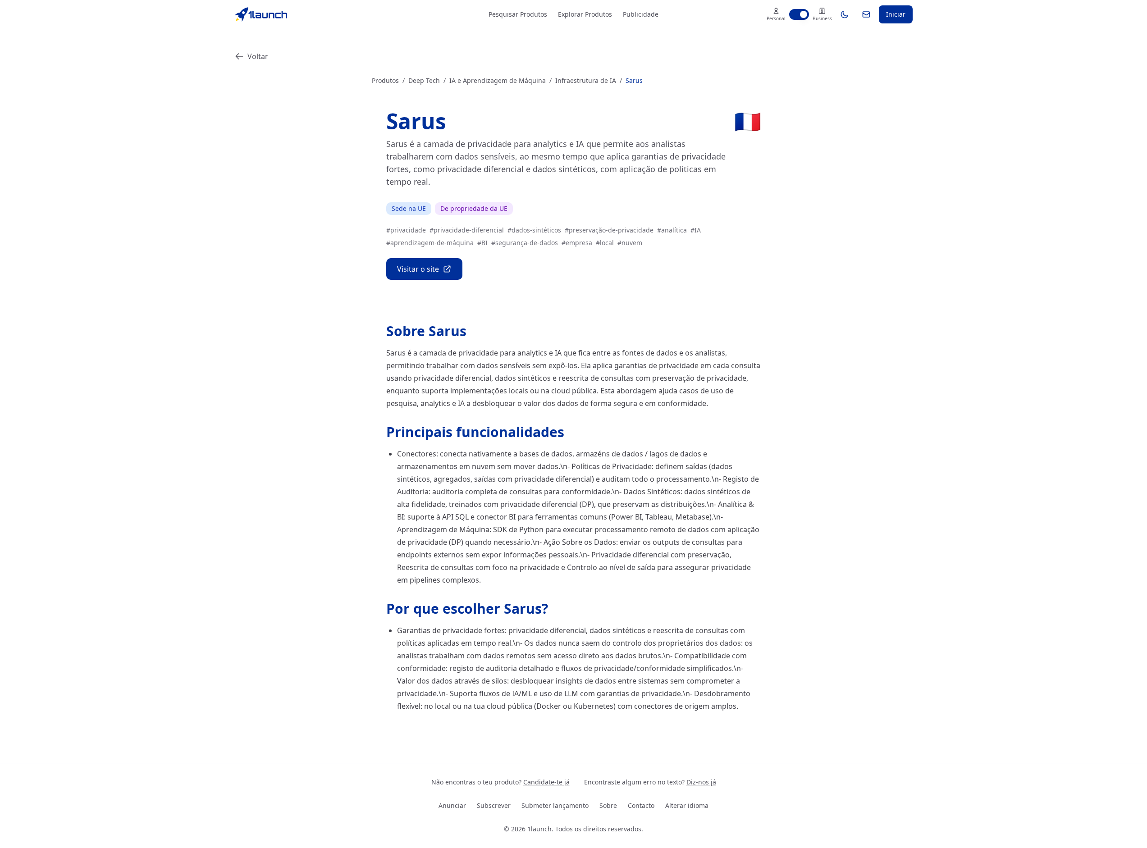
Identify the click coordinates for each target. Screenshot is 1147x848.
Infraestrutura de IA (585, 80)
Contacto (641, 805)
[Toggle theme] (845, 14)
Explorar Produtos (585, 14)
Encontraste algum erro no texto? (650, 782)
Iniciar (895, 14)
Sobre (608, 805)
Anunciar (452, 805)
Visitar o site (418, 269)
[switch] (799, 14)
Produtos (385, 80)
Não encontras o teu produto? (500, 782)
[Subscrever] (866, 14)
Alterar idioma (686, 805)
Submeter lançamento (555, 805)
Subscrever (494, 805)
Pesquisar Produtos (518, 14)
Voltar (257, 56)
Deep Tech (424, 80)
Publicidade (640, 14)
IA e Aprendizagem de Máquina (497, 80)
